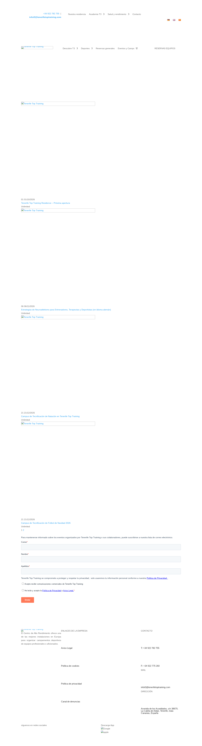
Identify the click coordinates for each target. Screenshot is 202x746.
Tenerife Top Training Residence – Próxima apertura (45, 203)
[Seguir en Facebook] (166, 14)
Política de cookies (70, 666)
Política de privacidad (71, 683)
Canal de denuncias (70, 701)
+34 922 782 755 (51, 13)
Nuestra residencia (77, 14)
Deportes (85, 48)
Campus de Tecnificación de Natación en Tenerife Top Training (50, 416)
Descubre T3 (69, 48)
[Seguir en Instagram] (178, 14)
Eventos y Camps (126, 48)
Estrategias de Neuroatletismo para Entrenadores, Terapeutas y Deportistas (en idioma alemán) (66, 309)
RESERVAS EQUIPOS (165, 48)
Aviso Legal (66, 648)
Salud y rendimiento (117, 14)
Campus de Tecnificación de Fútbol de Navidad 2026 (46, 523)
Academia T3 (95, 14)
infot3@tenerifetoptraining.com (45, 17)
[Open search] (137, 48)
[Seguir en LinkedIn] (172, 14)
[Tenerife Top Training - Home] (37, 48)
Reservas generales (105, 48)
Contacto (136, 14)
